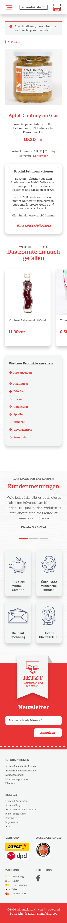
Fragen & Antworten (16, 801)
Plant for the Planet (15, 813)
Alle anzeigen (22, 372)
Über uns (10, 783)
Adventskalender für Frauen (20, 766)
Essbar (17, 399)
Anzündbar (20, 383)
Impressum (11, 822)
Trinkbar (19, 422)
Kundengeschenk (14, 774)
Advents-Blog (12, 805)
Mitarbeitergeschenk (16, 779)
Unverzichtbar (22, 429)
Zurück (15, 42)
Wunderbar (21, 437)
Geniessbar (40, 155)
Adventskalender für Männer (21, 770)
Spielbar (18, 414)
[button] (9, 7)
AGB (7, 826)
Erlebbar (19, 391)
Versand (9, 818)
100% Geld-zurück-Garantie (20, 809)
